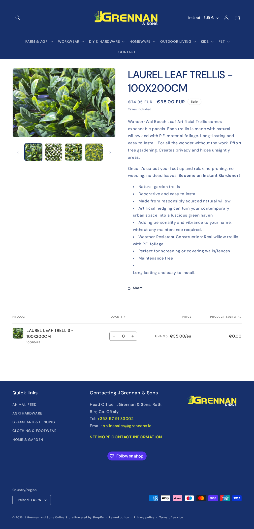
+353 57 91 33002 (115, 418)
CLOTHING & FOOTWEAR (34, 430)
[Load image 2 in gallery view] (53, 152)
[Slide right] (110, 152)
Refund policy (119, 517)
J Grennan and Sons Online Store (49, 517)
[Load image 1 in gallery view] (33, 152)
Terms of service (171, 517)
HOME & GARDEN (27, 439)
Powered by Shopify (89, 517)
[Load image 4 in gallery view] (94, 152)
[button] (17, 17)
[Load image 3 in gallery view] (74, 152)
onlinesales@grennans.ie (127, 425)
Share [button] (138, 288)
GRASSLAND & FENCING (33, 422)
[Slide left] (17, 152)
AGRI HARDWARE (27, 413)
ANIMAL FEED (24, 404)
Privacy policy (144, 517)
